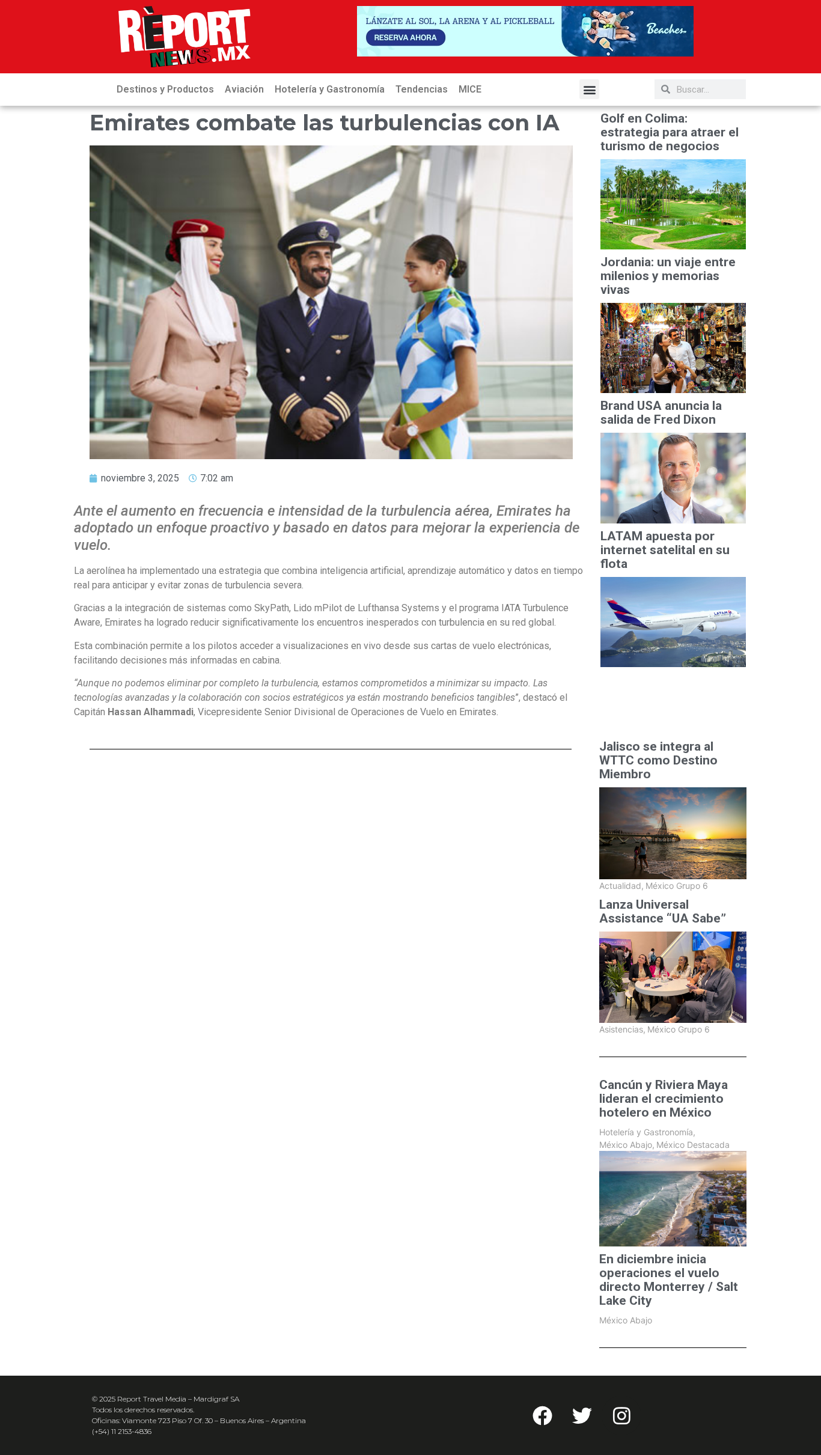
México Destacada (693, 1144)
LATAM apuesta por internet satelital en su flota (665, 550)
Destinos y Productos (165, 89)
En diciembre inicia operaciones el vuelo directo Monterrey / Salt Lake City (668, 1280)
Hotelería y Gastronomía (330, 89)
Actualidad (621, 885)
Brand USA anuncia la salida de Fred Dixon (661, 413)
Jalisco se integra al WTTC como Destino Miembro (658, 760)
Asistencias (622, 1029)
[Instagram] (621, 1415)
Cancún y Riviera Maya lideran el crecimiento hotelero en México (663, 1099)
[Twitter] (582, 1415)
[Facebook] (542, 1415)
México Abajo (627, 1144)
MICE (470, 89)
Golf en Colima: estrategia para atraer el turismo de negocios (669, 132)
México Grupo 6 (677, 885)
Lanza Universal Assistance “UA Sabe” (662, 912)
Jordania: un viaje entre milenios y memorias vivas (668, 276)
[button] (589, 89)
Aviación (244, 89)
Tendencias (421, 89)
